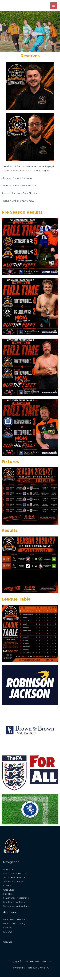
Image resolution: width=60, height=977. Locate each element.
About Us (8, 869)
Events (7, 885)
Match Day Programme (16, 898)
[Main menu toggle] (53, 5)
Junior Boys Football (14, 877)
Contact (7, 942)
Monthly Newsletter (14, 902)
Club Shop (9, 890)
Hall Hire (8, 894)
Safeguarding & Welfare (16, 906)
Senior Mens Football (15, 873)
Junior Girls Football (13, 881)
